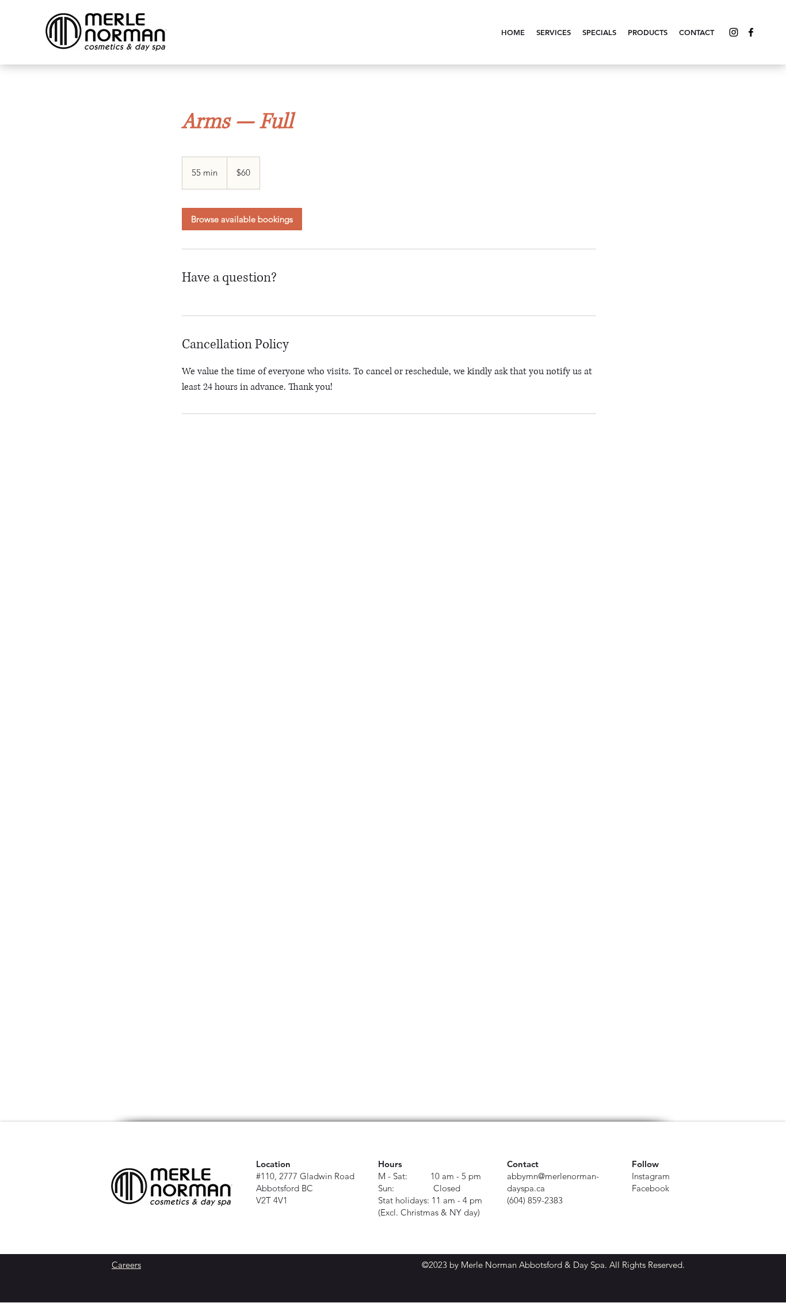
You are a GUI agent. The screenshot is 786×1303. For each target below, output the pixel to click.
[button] (554, 32)
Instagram (651, 1176)
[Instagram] (733, 32)
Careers (126, 1264)
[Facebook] (751, 32)
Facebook (650, 1188)
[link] (242, 219)
